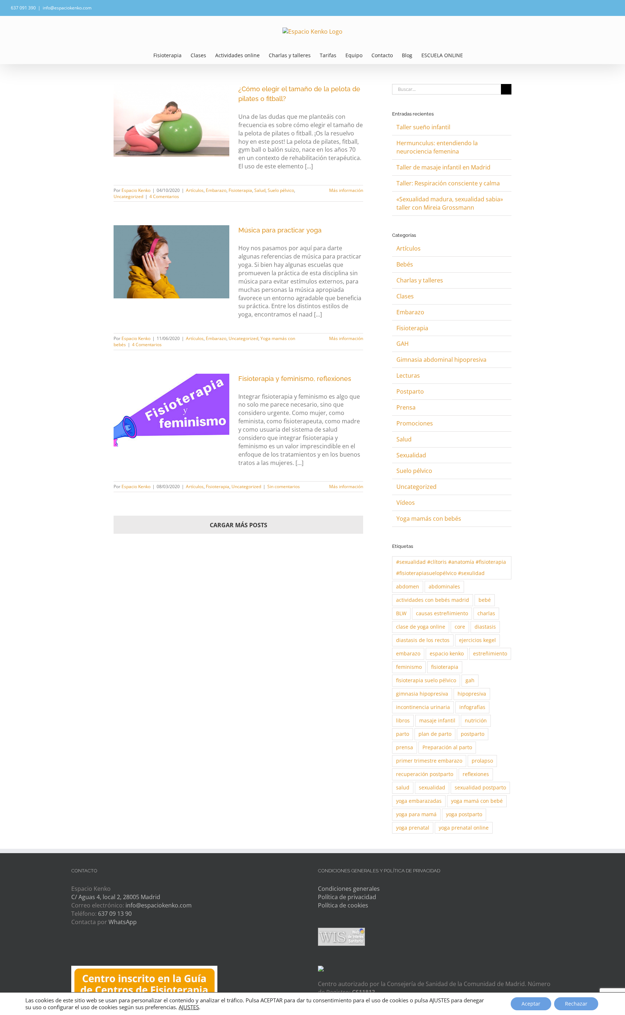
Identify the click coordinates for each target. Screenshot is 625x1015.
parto (402, 733)
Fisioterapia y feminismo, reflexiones (294, 378)
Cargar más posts (238, 525)
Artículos (195, 190)
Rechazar (576, 1003)
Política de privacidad (347, 897)
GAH (402, 344)
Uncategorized (128, 196)
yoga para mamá (416, 814)
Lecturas (408, 375)
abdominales (444, 586)
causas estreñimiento (442, 613)
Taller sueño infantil (423, 127)
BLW (401, 613)
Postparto (410, 391)
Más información (346, 190)
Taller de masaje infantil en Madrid (443, 167)
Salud (259, 190)
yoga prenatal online (464, 827)
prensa (404, 747)
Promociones (414, 423)
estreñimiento (490, 653)
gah (470, 680)
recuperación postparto (424, 774)
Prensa (406, 407)
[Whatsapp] (89, 949)
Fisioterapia (240, 190)
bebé (485, 599)
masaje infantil (437, 720)
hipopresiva (472, 693)
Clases (405, 296)
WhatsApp (123, 922)
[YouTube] (116, 949)
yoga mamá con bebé (477, 800)
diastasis (485, 626)
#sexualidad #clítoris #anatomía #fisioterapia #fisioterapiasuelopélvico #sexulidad (451, 567)
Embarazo (216, 190)
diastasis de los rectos (423, 640)
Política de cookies (343, 905)
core (460, 626)
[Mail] (75, 949)
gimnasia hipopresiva (422, 693)
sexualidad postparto (480, 787)
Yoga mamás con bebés (428, 519)
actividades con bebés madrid (432, 599)
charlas (486, 613)
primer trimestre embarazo (429, 760)
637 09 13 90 (115, 914)
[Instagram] (103, 949)
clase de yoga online (420, 626)
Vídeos (405, 503)
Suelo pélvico (281, 190)
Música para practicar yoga (280, 230)
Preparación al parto (447, 747)
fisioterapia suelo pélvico (426, 680)
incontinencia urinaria (423, 707)
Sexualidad (411, 455)
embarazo (408, 653)
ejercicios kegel (477, 640)
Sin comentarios (283, 486)
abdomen (407, 586)
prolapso (482, 760)
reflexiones (476, 774)
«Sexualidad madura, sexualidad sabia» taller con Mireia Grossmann (449, 203)
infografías (472, 707)
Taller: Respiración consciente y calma (448, 183)
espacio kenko (447, 653)
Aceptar (531, 1003)
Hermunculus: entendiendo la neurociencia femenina (437, 147)
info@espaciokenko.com (67, 8)
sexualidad (432, 787)
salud (402, 787)
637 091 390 (23, 8)
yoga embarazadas (419, 800)
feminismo (409, 666)
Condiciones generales (349, 889)
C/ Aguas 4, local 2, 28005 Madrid (115, 897)
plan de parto (434, 733)
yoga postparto (464, 814)
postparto (472, 733)
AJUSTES (189, 1007)
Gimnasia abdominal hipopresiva (441, 360)
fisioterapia (444, 666)
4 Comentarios (164, 196)
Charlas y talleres (419, 280)
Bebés (404, 264)
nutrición (476, 720)
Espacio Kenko (136, 190)
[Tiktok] (130, 949)
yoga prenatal (412, 827)
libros (403, 720)
